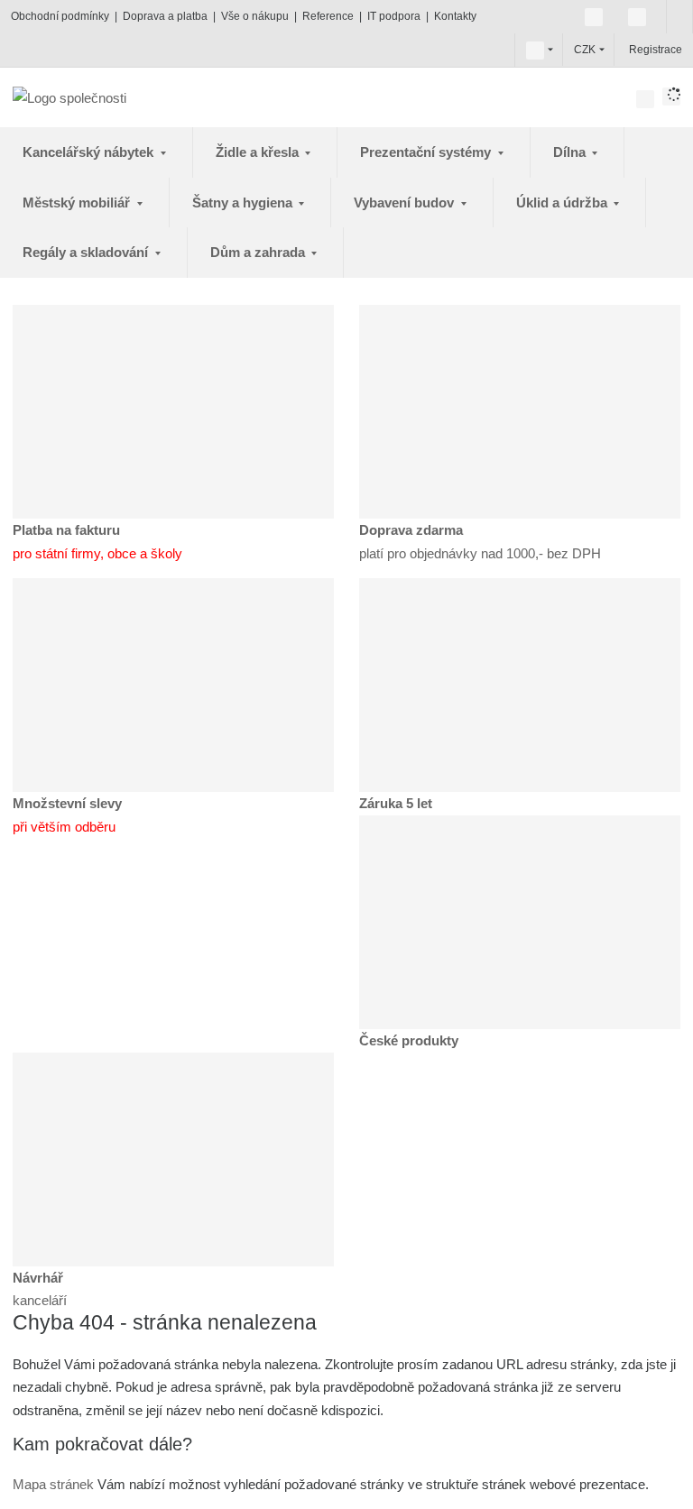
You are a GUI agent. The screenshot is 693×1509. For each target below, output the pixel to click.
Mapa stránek (53, 1484)
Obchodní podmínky (60, 16)
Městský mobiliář (78, 202)
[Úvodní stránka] (69, 97)
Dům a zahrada (259, 252)
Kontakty (455, 16)
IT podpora (393, 16)
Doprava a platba (165, 16)
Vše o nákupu (255, 16)
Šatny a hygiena (244, 202)
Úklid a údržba (563, 202)
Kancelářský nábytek (90, 152)
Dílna (571, 152)
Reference (328, 16)
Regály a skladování (87, 252)
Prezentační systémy (427, 152)
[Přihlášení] (627, 49)
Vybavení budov (405, 202)
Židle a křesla (259, 152)
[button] (535, 49)
